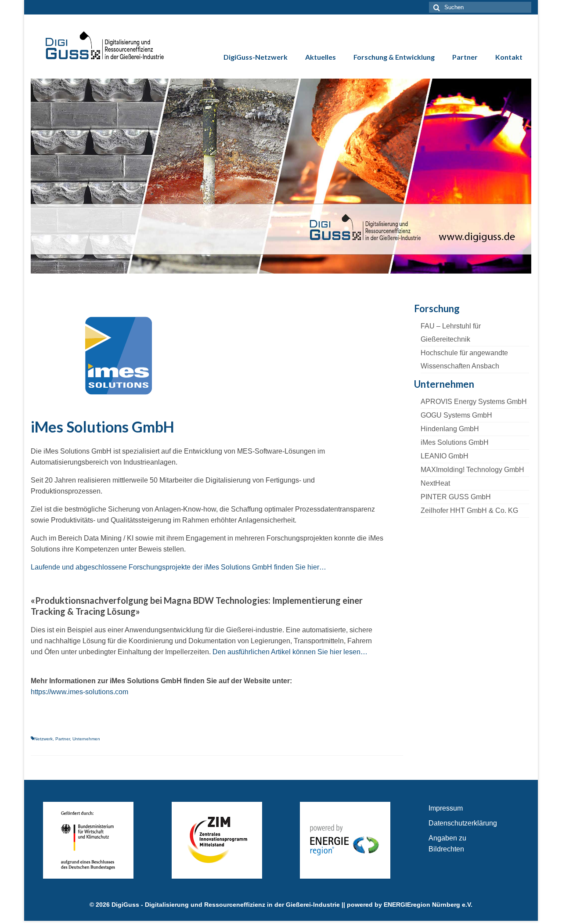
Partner (62, 738)
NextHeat (435, 483)
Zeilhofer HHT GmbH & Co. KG (469, 510)
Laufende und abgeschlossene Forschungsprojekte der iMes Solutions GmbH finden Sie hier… (178, 567)
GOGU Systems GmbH (456, 415)
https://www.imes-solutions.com (79, 692)
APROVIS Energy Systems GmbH (474, 401)
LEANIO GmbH (444, 456)
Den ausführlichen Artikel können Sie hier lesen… (290, 652)
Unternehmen (86, 738)
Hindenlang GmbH (450, 429)
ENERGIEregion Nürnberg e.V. (428, 904)
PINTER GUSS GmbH (456, 497)
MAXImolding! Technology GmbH (472, 469)
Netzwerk (43, 738)
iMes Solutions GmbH (455, 442)
